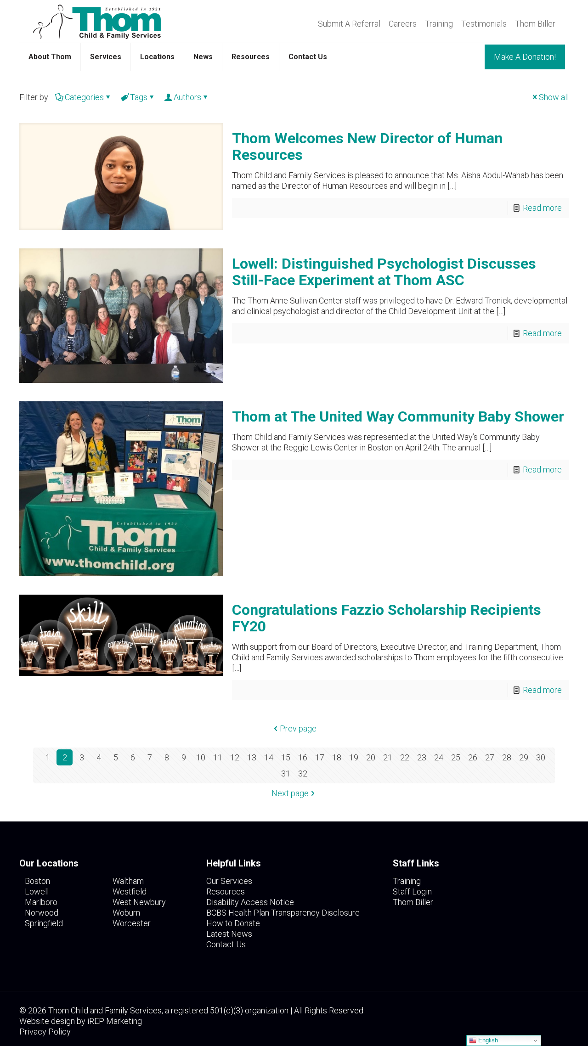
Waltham (128, 881)
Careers (403, 24)
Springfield (44, 923)
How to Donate (233, 923)
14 (268, 757)
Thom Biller (535, 24)
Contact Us (226, 944)
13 (251, 757)
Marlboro (41, 902)
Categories (84, 97)
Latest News (229, 934)
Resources (225, 891)
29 (523, 757)
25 (455, 757)
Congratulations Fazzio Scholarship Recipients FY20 (386, 618)
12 (234, 757)
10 (200, 757)
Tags (138, 97)
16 (302, 757)
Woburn (126, 912)
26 (472, 757)
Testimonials (484, 24)
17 (319, 757)
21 (387, 757)
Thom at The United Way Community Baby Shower (398, 416)
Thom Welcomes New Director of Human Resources (367, 146)
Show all (554, 97)
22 (404, 757)
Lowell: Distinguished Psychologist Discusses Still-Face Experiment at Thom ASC (384, 272)
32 (302, 773)
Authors (187, 97)
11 (217, 757)
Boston (37, 881)
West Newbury (139, 902)
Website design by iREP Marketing (80, 1021)
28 (506, 757)
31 (285, 773)
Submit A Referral (349, 24)
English (487, 1040)
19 (353, 757)
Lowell (37, 891)
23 (421, 757)
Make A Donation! (525, 57)
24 (438, 757)
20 (370, 757)
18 (336, 757)
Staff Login (412, 891)
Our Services (229, 881)
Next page (290, 793)
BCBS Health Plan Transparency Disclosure (283, 912)
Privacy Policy (45, 1031)
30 (540, 757)
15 (285, 757)
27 (489, 757)
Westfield (130, 891)
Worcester (132, 923)
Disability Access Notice (250, 902)
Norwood (41, 912)
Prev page (298, 728)
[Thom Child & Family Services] (97, 21)
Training (439, 24)
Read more (542, 208)
